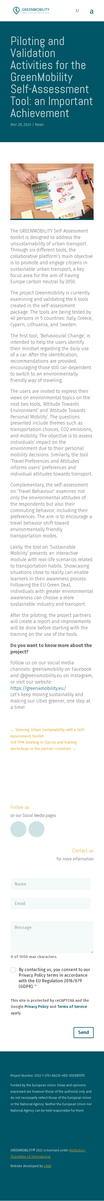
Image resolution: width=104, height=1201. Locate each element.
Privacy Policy (37, 1006)
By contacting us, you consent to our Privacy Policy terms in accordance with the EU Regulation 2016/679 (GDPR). (54, 978)
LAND (47, 1166)
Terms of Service (72, 1006)
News (39, 124)
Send (83, 1032)
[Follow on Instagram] (37, 829)
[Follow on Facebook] (18, 829)
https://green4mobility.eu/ (38, 688)
